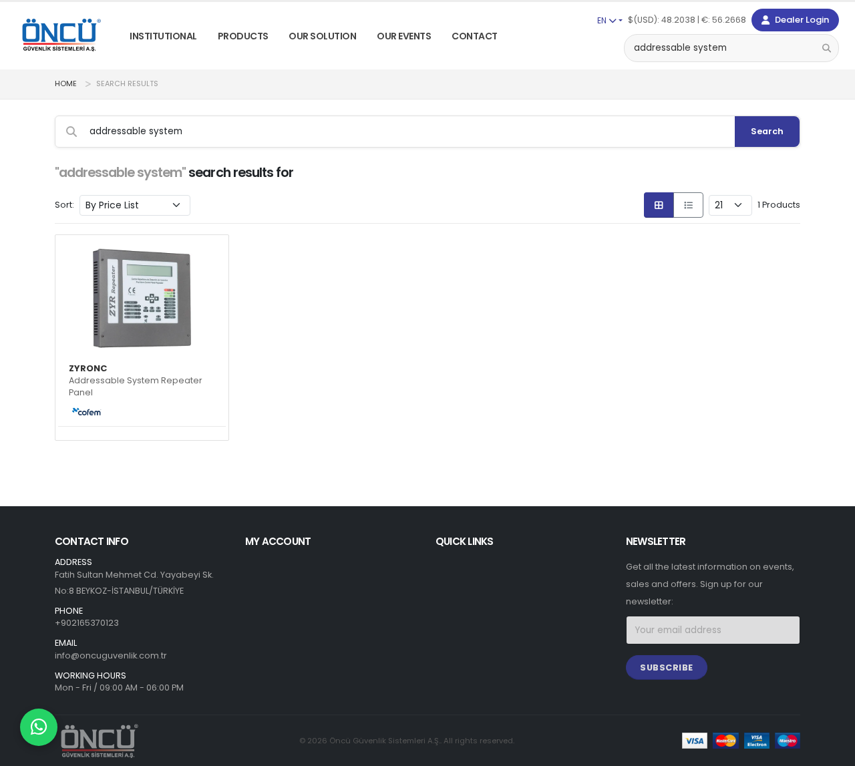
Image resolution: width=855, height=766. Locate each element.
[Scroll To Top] (831, 751)
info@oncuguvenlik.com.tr (111, 655)
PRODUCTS (243, 36)
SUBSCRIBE (666, 667)
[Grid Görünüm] (659, 205)
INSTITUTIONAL (163, 36)
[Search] (826, 48)
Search (767, 131)
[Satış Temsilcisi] (38, 727)
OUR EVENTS (404, 36)
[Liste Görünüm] (688, 205)
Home (66, 84)
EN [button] (603, 20)
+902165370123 (87, 622)
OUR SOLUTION (322, 36)
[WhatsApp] (38, 727)
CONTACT (475, 36)
